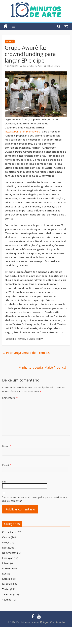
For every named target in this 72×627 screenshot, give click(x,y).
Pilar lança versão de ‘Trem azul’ (27, 353)
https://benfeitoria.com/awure (23, 131)
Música (9, 41)
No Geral (7, 584)
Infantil (6, 563)
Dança (5, 542)
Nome (6, 446)
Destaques (8, 547)
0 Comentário (53, 66)
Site (4, 481)
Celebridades (9, 532)
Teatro (6, 589)
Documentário (10, 552)
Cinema (6, 537)
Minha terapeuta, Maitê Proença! (44, 367)
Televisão (7, 594)
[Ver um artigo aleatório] (66, 26)
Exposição (7, 558)
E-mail (6, 465)
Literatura (7, 568)
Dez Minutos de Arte (32, 66)
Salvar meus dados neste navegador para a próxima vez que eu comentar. (34, 499)
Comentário (10, 397)
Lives (5, 573)
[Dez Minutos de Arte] (36, 4)
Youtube (6, 599)
